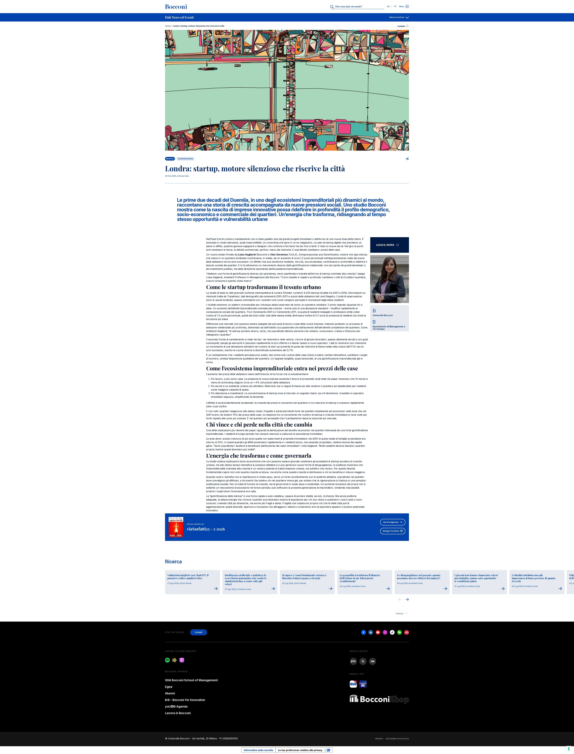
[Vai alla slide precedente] (400, 600)
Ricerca (173, 561)
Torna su (399, 613)
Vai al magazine (390, 522)
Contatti (401, 26)
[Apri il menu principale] (407, 6)
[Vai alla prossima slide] (407, 600)
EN (388, 6)
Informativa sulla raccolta (258, 750)
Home (167, 26)
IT (395, 6)
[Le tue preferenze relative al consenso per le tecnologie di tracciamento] (569, 749)
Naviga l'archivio (391, 531)
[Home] (176, 7)
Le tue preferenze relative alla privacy (300, 750)
